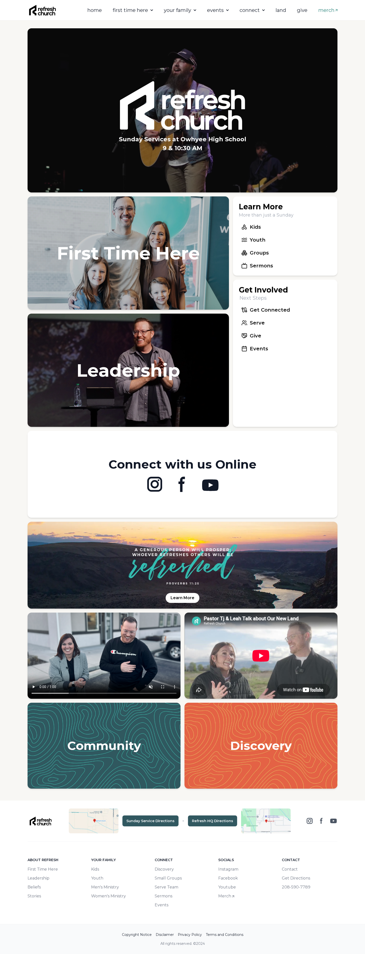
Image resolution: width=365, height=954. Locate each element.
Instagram (228, 869)
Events (161, 905)
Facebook (228, 878)
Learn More (182, 597)
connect (250, 10)
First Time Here (43, 869)
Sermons (163, 896)
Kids (95, 869)
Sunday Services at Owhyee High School (182, 139)
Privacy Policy (190, 934)
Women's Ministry (108, 896)
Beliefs (34, 887)
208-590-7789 (296, 887)
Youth (97, 878)
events (215, 10)
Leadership (38, 878)
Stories (34, 896)
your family (177, 10)
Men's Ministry (105, 887)
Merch (224, 896)
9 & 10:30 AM (182, 148)
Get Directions (296, 878)
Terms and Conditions (224, 934)
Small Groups (168, 878)
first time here (130, 10)
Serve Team (166, 887)
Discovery (164, 869)
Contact (290, 869)
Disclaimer (165, 934)
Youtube (227, 887)
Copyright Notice (137, 934)
